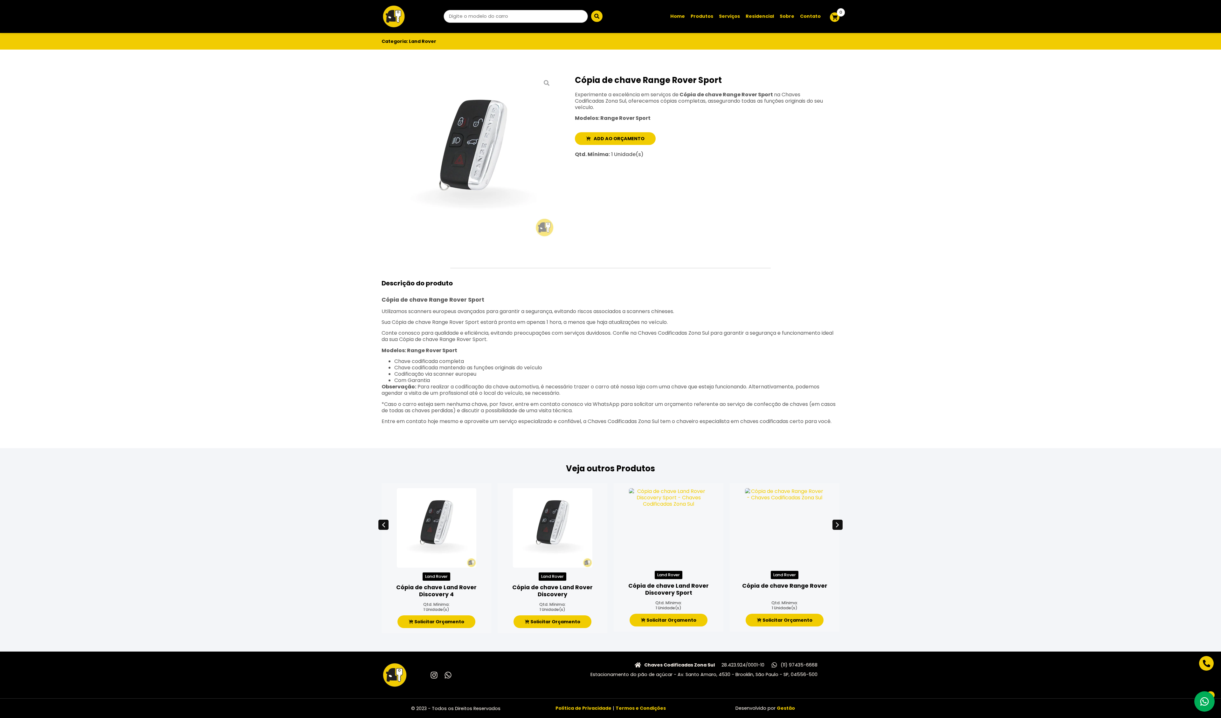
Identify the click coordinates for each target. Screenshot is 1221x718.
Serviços (729, 16)
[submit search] (597, 16)
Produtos (702, 16)
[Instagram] (434, 675)
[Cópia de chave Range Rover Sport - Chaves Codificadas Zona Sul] (473, 156)
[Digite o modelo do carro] (516, 16)
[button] (383, 525)
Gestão (786, 708)
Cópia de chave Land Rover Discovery (552, 591)
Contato (810, 16)
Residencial (760, 16)
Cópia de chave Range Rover (784, 586)
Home (677, 16)
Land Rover (422, 41)
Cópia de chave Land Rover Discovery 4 (436, 591)
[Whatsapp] (448, 675)
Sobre (787, 16)
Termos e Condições (641, 708)
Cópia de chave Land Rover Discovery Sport (668, 589)
